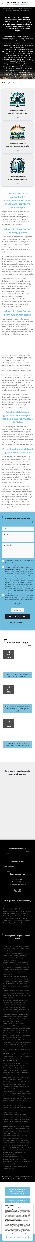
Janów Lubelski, (12, 986)
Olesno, (22, 916)
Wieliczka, (19, 1016)
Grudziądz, (27, 965)
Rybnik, (15, 1105)
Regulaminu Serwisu (10, 562)
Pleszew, (21, 1150)
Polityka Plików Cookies (9, 1179)
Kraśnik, (19, 986)
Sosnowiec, (19, 1110)
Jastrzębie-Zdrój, (7, 1105)
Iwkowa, (5, 918)
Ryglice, (25, 913)
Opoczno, (24, 1002)
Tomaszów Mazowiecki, (16, 1005)
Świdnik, (26, 984)
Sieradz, (18, 1007)
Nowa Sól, (6, 993)
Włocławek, (13, 970)
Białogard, (6, 1164)
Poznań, (15, 1138)
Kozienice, (29, 1035)
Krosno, (5, 1063)
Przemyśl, (5, 1065)
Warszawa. (6, 1051)
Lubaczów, (25, 1063)
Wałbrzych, (14, 953)
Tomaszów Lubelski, (23, 981)
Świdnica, (16, 951)
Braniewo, (24, 1136)
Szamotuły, (21, 1138)
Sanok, (9, 1063)
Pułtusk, (24, 1040)
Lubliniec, (29, 1093)
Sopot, (5, 1084)
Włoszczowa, (17, 1115)
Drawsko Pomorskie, (8, 1159)
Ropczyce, (6, 1068)
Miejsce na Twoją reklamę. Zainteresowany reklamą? (17, 1191)
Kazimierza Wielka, (8, 1119)
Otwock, (11, 1049)
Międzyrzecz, (27, 995)
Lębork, (5, 1089)
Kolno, (11, 1075)
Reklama (20, 1179)
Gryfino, (20, 1166)
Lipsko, (23, 1035)
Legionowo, (28, 1049)
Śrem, (16, 1140)
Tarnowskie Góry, (7, 1096)
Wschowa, (12, 991)
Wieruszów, (6, 1009)
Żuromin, (29, 1040)
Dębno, (10, 920)
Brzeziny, (25, 1000)
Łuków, (5, 986)
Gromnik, (24, 918)
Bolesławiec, (6, 960)
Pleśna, (17, 916)
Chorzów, (11, 1100)
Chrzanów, (19, 1019)
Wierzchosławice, (23, 909)
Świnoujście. (12, 1168)
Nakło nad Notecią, (8, 972)
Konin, (13, 1150)
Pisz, (24, 1131)
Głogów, (5, 955)
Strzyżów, (17, 1068)
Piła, (18, 1143)
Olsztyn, (27, 1126)
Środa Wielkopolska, (8, 1140)
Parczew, (24, 977)
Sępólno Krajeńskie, (23, 972)
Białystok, (13, 1072)
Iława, (19, 1136)
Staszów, (24, 1115)
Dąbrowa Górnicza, (26, 1107)
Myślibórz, (18, 1159)
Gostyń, (23, 1147)
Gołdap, (20, 1131)
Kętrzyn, (28, 1129)
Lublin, (16, 984)
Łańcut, (25, 1065)
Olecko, (28, 1131)
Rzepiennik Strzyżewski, (16, 913)
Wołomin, (5, 1049)
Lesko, (19, 1063)
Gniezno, (27, 1150)
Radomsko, (6, 1005)
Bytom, (15, 1096)
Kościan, (5, 1147)
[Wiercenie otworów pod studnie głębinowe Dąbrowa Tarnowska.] (17, 118)
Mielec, (28, 1068)
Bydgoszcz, (25, 962)
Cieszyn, (19, 1093)
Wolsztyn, (28, 1143)
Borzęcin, (20, 920)
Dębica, (23, 1068)
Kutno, (28, 1009)
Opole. (20, 1058)
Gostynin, (16, 1033)
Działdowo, (14, 1133)
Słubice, (21, 995)
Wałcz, (12, 1161)
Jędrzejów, (24, 1117)
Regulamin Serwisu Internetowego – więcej (13, 1220)
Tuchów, (5, 911)
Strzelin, (13, 948)
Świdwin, (16, 1161)
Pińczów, (13, 1117)
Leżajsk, (5, 1070)
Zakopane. (16, 1026)
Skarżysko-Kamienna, (9, 1122)
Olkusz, (25, 1019)
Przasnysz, (19, 1037)
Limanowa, (6, 1019)
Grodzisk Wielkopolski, (14, 1147)
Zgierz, (21, 1000)
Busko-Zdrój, (17, 1119)
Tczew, (23, 1084)
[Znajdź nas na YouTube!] (19, 890)
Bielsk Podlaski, (26, 1072)
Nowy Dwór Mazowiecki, (10, 1047)
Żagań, (21, 991)
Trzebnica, (26, 946)
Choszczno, (21, 1157)
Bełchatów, (6, 1002)
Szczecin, (22, 1164)
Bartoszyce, (6, 1131)
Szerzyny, (22, 911)
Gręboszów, (18, 918)
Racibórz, (20, 1105)
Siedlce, (25, 1030)
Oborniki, (21, 1140)
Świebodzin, (27, 991)
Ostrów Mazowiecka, (9, 1040)
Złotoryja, (16, 955)
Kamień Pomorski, (12, 1166)
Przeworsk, (12, 1065)
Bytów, (10, 1089)
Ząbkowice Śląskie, (8, 951)
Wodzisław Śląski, (7, 1107)
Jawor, (25, 958)
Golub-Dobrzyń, (19, 965)
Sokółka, (18, 1072)
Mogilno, (26, 970)
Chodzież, (22, 1143)
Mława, (22, 1042)
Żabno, (5, 909)
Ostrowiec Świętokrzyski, (22, 1122)
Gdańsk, (14, 1084)
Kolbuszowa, (19, 1065)
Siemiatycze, (21, 1075)
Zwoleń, (25, 1033)
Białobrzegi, (6, 1037)
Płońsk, (17, 1042)
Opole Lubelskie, (26, 986)
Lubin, (26, 953)
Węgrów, (5, 1030)
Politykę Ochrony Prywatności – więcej (12, 1219)
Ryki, (11, 977)
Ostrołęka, (18, 1040)
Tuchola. (10, 974)
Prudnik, (5, 1056)
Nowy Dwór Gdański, (8, 1091)
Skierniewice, (13, 1009)
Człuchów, (21, 1082)
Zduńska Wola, (22, 1009)
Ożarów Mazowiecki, (15, 1044)
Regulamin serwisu (7, 1176)
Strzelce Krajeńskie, (13, 995)
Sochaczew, (22, 1028)
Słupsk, (27, 1086)
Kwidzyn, (22, 1086)
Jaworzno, (12, 1110)
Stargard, (28, 1164)
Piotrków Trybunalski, (15, 1002)
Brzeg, (11, 1054)
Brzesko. (23, 923)
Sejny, (14, 1079)
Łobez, (22, 1161)
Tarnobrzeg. (24, 1070)
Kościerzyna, (14, 1082)
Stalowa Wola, (16, 1070)
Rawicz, (5, 1145)
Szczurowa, (16, 911)
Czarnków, (13, 1143)
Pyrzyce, (23, 1159)
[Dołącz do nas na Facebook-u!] (15, 890)
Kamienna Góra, (18, 958)
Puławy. (5, 988)
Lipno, (29, 967)
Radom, (12, 1035)
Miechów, (20, 1014)
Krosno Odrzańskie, (14, 993)
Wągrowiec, (6, 1143)
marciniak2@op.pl (18, 882)
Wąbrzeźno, (10, 967)
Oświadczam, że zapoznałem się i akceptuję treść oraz (19, 563)
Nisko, (9, 1070)
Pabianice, (15, 1000)
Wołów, (21, 946)
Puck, (21, 1089)
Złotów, (26, 1140)
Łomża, (16, 1075)
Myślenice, (6, 1016)
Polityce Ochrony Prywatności (13, 569)
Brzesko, (18, 1021)
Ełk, (9, 1133)
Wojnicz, (16, 909)
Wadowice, (12, 1021)
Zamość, (5, 984)
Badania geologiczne (8, 866)
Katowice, (6, 1100)
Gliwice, (25, 1098)
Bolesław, (5, 923)
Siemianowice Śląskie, (9, 1103)
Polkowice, (21, 953)
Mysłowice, (18, 1100)
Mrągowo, (11, 1129)
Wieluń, (23, 1007)
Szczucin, (28, 911)
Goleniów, (6, 1168)
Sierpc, (11, 1033)
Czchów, (15, 920)
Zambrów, (19, 1077)
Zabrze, (30, 1098)
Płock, (21, 1033)
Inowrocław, (20, 970)
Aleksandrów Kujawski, (20, 967)
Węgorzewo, (13, 1131)
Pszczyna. (14, 1112)
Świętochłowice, (20, 1103)
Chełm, (21, 979)
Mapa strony (28, 1179)
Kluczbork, (21, 1056)
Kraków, (26, 1014)
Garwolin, (5, 1033)
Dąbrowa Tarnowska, (15, 923)
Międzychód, (19, 1145)
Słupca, (9, 1150)
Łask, (24, 1005)
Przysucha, (18, 1035)
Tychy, (9, 1112)
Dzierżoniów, (6, 953)
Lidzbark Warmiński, (20, 1129)
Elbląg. (30, 1136)
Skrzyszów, (6, 913)
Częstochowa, (7, 1098)
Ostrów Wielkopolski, (16, 1152)
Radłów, (5, 916)
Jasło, (29, 1061)
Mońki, (11, 1079)
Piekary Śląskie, (22, 1096)
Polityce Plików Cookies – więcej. (20, 1233)
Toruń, (19, 962)
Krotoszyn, (25, 1152)
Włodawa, (15, 979)
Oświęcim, (6, 1021)
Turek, (5, 1150)
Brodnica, (5, 965)
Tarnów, (10, 911)
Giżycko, (5, 1133)
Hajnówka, (6, 1075)
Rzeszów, (11, 1068)
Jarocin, (10, 1154)
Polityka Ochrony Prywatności (22, 1176)
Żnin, (15, 972)
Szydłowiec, (6, 1035)
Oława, (18, 948)
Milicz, (22, 948)
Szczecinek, (6, 1161)
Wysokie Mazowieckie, (9, 1077)
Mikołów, (24, 1110)
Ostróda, (20, 1133)
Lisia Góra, (11, 918)
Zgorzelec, (6, 958)
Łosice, (21, 1030)
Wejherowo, (15, 1089)
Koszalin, (16, 1164)
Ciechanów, (27, 1042)
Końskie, (5, 1124)
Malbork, (16, 1086)
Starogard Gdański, (8, 1086)
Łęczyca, (5, 1012)
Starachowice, (25, 1119)
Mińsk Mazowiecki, (19, 1049)
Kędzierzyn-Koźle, (13, 1056)
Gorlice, (25, 1016)
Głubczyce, (17, 1054)
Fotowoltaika (6, 854)
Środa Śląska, (6, 948)
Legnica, (10, 955)
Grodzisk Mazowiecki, (23, 1047)
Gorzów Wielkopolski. (9, 998)
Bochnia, (14, 1014)
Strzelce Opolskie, (13, 1058)
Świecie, (5, 974)
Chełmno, (11, 965)
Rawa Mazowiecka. (18, 1012)
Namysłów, (24, 1054)
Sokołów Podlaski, (13, 1030)
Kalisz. (14, 1154)
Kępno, (5, 1154)
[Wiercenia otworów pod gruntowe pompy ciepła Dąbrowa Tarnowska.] (17, 151)
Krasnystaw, (13, 981)
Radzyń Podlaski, (7, 979)
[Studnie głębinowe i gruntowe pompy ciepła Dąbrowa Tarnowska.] (17, 184)
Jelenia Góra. (14, 960)
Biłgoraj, (26, 979)
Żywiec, (24, 1093)
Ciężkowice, (27, 920)
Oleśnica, (27, 948)
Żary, (17, 991)
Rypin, (5, 967)
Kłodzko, (22, 951)
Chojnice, (27, 1082)
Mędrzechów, (28, 916)
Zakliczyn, (10, 909)
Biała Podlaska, (18, 977)
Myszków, (14, 1098)
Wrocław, (15, 946)
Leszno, (26, 1145)
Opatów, (18, 1117)
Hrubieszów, (6, 981)
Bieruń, (5, 1112)
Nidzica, (5, 1129)
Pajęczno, (5, 1007)
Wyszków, (13, 1037)
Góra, (29, 953)
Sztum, (19, 1084)
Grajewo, (5, 1079)
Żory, (14, 1107)
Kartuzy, (17, 1091)
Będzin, (19, 1107)
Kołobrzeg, (27, 1161)
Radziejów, (6, 970)
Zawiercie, (6, 1110)
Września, (28, 1147)
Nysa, (28, 1054)
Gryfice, (25, 1166)
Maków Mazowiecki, (8, 1042)
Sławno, (11, 1164)
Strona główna (8, 83)
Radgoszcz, (11, 916)
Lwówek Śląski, (23, 955)
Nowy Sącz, (13, 1019)
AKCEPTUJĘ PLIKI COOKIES (17, 1237)
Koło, (17, 1150)
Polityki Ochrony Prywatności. (13, 565)
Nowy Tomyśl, (12, 1145)
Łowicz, (10, 1012)
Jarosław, (14, 1063)
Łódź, (10, 1000)
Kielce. (10, 1124)
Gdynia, (9, 1084)
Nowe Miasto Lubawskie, (10, 1136)
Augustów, (25, 1077)
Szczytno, (21, 1126)
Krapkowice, (28, 1056)
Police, (5, 1166)
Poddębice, (12, 1007)
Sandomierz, (6, 1117)
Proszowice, (13, 1016)
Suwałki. (19, 1079)
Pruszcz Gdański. (24, 1091)
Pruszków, (6, 1044)
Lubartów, (11, 984)
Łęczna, (21, 984)
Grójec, (28, 1028)
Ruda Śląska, (25, 1100)
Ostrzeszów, (6, 1152)
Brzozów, (24, 1061)
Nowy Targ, (23, 1023)
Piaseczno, (24, 1044)
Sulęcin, (5, 995)
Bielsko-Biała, (12, 1093)
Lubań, (11, 958)
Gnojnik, (5, 920)
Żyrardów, (15, 1028)
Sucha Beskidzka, (7, 1026)
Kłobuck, (19, 1098)
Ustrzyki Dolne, (17, 1061)
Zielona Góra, (24, 993)
